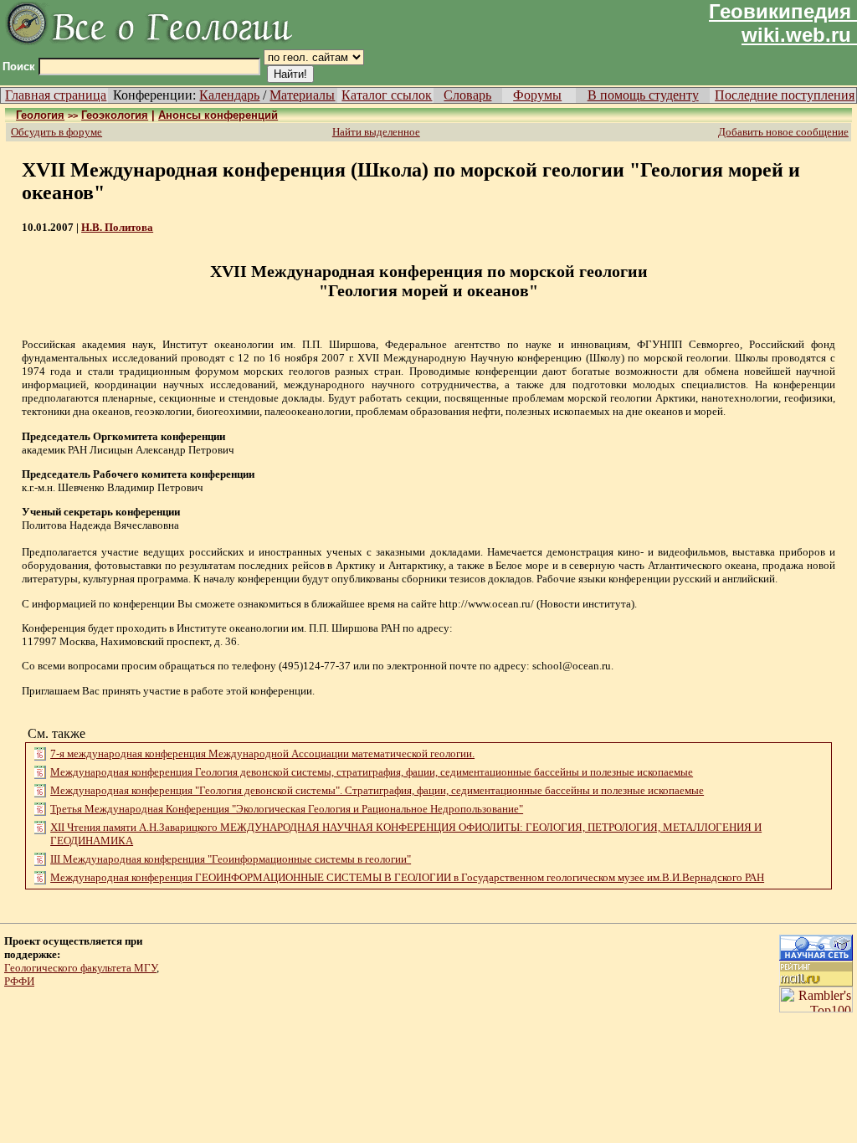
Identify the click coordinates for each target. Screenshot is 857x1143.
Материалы (302, 95)
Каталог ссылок (386, 95)
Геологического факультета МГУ (80, 967)
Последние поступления (784, 95)
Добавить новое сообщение (783, 132)
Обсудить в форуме (56, 132)
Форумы (537, 95)
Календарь (229, 95)
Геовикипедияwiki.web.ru (780, 23)
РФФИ (19, 981)
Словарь (467, 95)
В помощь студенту (643, 95)
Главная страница (55, 95)
